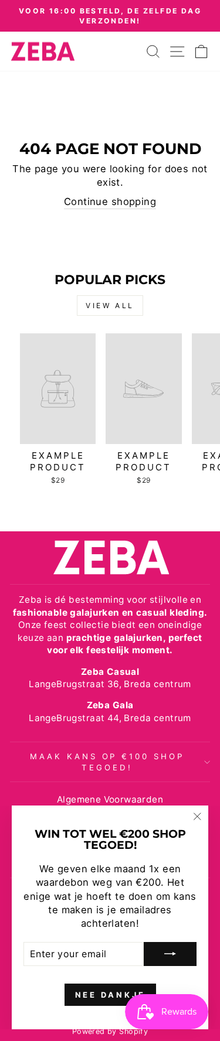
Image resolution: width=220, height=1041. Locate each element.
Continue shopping (110, 201)
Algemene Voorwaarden (110, 799)
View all (110, 305)
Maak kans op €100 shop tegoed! (107, 762)
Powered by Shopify (110, 1031)
